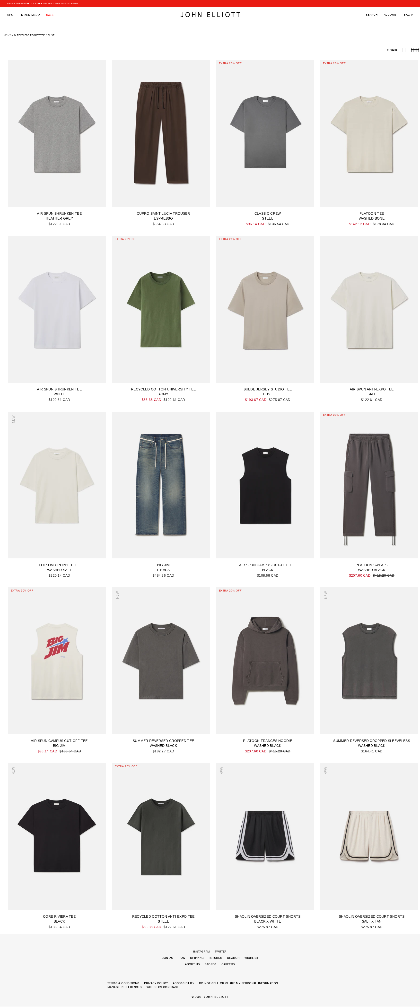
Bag (408, 15)
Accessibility (183, 983)
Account (391, 15)
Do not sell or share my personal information (238, 983)
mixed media (30, 15)
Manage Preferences (124, 987)
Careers (228, 964)
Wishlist (251, 958)
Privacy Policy (156, 983)
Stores (210, 964)
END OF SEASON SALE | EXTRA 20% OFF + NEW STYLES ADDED (42, 3)
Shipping (197, 958)
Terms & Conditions (123, 983)
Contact (168, 958)
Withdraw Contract (162, 987)
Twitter (221, 951)
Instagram (201, 951)
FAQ (182, 958)
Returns (215, 958)
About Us (192, 964)
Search (372, 15)
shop (11, 15)
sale (50, 15)
